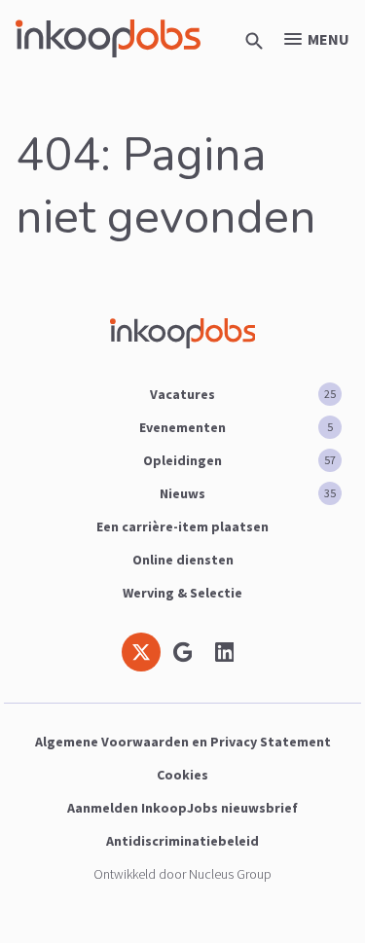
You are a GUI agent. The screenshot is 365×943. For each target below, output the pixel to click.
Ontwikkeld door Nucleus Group (182, 874)
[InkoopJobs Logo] (108, 38)
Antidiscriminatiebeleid (182, 841)
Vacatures (243, 394)
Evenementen (236, 427)
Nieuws (248, 493)
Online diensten (183, 559)
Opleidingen (239, 460)
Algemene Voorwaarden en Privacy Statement (183, 741)
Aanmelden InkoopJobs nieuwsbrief (182, 807)
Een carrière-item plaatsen (182, 526)
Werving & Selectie (182, 592)
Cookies (182, 774)
